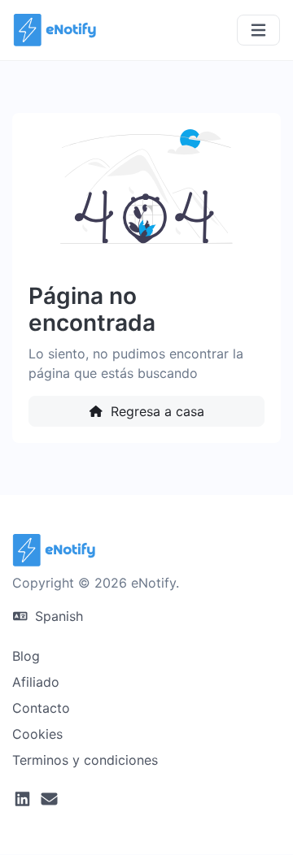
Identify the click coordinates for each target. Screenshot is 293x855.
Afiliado (35, 682)
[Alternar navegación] (258, 30)
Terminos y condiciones (85, 760)
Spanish (57, 616)
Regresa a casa (155, 411)
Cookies (37, 734)
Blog (26, 656)
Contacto (41, 708)
